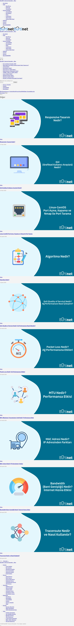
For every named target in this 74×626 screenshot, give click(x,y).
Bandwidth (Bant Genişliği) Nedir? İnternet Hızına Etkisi (15, 509)
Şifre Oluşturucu (9, 617)
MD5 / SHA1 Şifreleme (11, 620)
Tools (4, 611)
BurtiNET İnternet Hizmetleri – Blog (8, 0)
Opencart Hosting (10, 572)
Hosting (4, 22)
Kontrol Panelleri (6, 10)
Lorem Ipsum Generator (11, 618)
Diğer (1, 139)
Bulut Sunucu (9, 578)
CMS (4, 4)
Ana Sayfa (5, 3)
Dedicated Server (10, 580)
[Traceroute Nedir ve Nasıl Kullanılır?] (37, 551)
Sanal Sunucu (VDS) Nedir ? (9, 69)
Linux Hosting (9, 566)
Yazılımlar (5, 585)
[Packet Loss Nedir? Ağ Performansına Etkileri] (37, 367)
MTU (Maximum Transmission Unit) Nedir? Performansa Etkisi (17, 417)
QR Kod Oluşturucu (10, 621)
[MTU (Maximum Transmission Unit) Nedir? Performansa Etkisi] (37, 413)
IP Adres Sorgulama (10, 612)
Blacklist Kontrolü (10, 615)
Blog (1, 91)
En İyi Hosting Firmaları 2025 (9, 63)
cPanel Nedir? (6, 66)
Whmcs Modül (9, 588)
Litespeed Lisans (10, 591)
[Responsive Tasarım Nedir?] (37, 137)
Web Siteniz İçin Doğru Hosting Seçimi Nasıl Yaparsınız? (16, 65)
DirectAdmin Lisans (10, 593)
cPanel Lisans (9, 589)
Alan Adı (7, 24)
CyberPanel (8, 16)
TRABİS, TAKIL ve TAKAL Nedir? (10, 72)
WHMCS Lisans (9, 586)
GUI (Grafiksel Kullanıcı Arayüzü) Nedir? (11, 188)
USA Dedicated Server (11, 582)
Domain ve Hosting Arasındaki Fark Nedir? (12, 78)
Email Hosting (9, 573)
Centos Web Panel (10, 19)
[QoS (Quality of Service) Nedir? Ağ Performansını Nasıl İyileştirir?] (37, 321)
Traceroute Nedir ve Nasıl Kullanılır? (10, 555)
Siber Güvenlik (27, 91)
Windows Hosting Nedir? (8, 76)
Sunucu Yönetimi (7, 84)
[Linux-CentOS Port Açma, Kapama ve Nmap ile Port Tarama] (37, 229)
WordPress (8, 6)
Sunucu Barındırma (10, 579)
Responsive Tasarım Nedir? (7, 142)
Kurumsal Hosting (10, 570)
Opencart (8, 7)
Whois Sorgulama (10, 608)
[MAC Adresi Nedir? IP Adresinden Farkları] (37, 459)
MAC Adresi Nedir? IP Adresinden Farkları (11, 463)
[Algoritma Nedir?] (37, 275)
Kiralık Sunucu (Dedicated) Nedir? (10, 71)
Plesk (7, 14)
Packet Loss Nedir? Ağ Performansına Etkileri (12, 371)
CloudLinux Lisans (10, 592)
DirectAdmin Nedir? (7, 68)
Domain (4, 605)
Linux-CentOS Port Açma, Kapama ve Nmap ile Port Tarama (16, 233)
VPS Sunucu (8, 583)
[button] (37, 58)
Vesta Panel (8, 17)
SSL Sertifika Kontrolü (11, 614)
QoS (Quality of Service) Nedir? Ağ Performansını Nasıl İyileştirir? (17, 325)
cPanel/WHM (9, 11)
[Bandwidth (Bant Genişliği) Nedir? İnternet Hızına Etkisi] (37, 505)
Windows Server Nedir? (8, 75)
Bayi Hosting (8, 567)
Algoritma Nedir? (4, 279)
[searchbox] (6, 82)
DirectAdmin (8, 13)
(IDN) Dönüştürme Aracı (11, 609)
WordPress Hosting (10, 569)
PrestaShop (8, 9)
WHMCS (5, 20)
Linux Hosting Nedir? (7, 73)
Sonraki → (6, 561)
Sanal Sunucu (9, 576)
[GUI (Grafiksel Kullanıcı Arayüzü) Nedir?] (37, 183)
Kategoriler (5, 595)
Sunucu (4, 23)
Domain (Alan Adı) (10, 606)
